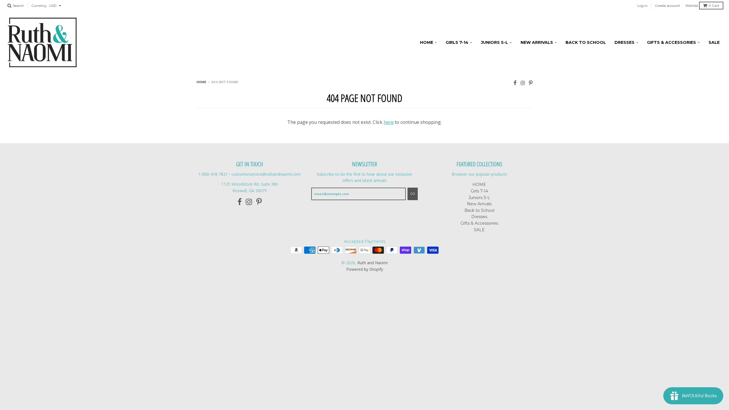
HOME (426, 42)
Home (201, 82)
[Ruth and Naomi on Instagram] (523, 83)
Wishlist (691, 5)
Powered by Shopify (364, 269)
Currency (39, 5)
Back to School (586, 42)
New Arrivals (537, 42)
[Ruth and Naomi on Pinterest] (531, 83)
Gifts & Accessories (671, 42)
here (389, 122)
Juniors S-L (494, 42)
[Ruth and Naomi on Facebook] (515, 83)
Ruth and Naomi (372, 262)
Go (412, 194)
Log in (642, 5)
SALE (714, 42)
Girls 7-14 (457, 42)
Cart (713, 5)
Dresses (624, 42)
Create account (667, 5)
